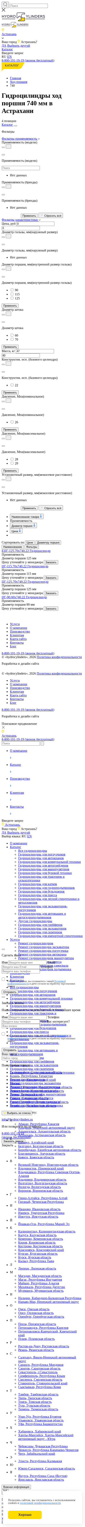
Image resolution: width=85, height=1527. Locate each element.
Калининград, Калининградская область (46, 1231)
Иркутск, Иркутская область (38, 1216)
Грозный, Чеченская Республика (41, 1201)
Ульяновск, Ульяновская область (41, 1420)
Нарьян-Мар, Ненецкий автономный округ (48, 1302)
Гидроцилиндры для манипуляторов (43, 869)
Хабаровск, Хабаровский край (39, 1431)
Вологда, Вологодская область (39, 1187)
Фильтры (31, 546)
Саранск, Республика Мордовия (40, 1364)
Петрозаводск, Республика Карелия (43, 1327)
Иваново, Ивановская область (39, 1209)
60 (16, 335)
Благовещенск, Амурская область (41, 1153)
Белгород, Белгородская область (40, 1146)
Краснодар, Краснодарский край (33, 1079)
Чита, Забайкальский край (36, 1453)
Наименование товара (26, 516)
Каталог (7, 49)
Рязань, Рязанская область (36, 1350)
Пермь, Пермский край (26, 1094)
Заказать (51, 562)
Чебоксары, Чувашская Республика (43, 1446)
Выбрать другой (18, 45)
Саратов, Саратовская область (39, 1368)
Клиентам (17, 635)
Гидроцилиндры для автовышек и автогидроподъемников (42, 915)
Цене (30, 542)
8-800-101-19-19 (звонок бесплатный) (28, 60)
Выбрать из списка (18, 1113)
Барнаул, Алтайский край (36, 1142)
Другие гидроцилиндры (35, 921)
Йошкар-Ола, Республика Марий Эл (44, 1224)
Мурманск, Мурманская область (41, 1290)
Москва (15, 1083)
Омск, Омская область (34, 1309)
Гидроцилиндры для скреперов (40, 932)
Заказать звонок (13, 1141)
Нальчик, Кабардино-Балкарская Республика (49, 1298)
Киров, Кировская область (36, 1242)
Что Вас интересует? (55, 1021)
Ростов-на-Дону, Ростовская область (43, 1346)
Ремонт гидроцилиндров (35, 943)
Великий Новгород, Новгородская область (48, 1164)
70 (16, 339)
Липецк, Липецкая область (37, 1268)
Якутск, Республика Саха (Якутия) (42, 1476)
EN (9, 56)
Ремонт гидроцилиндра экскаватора (43, 947)
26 (16, 422)
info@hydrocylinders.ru (17, 1119)
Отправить (10, 992)
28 (16, 459)
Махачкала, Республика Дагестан (41, 1287)
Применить (29, 215)
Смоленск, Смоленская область (40, 1379)
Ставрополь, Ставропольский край (42, 1383)
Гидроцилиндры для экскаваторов (42, 928)
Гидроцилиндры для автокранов (41, 858)
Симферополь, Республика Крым (41, 1376)
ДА (4, 45)
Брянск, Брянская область (36, 1157)
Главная (15, 78)
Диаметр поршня (22, 525)
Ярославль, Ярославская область (41, 1479)
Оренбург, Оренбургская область (41, 1316)
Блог (13, 646)
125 (17, 298)
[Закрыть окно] (3, 949)
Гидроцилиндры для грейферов (40, 924)
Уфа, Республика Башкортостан (40, 1424)
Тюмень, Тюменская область (38, 1409)
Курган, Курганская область (38, 1253)
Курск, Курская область (34, 1257)
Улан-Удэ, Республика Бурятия (39, 1416)
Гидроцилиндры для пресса (37, 895)
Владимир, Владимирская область (42, 1179)
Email (51, 962)
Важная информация (16, 1487)
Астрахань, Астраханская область (42, 1135)
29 (16, 463)
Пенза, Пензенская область (37, 1324)
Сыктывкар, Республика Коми (39, 1387)
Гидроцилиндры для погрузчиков (41, 854)
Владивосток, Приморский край (41, 1168)
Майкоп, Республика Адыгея (38, 1283)
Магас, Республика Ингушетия (40, 1279)
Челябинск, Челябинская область (33, 1105)
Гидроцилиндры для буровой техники (45, 873)
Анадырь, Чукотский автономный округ (46, 1127)
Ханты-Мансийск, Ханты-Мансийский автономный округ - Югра (45, 1437)
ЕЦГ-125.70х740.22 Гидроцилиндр (26, 551)
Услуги (15, 624)
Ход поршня (18, 82)
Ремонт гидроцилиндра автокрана (42, 954)
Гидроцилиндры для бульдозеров (41, 891)
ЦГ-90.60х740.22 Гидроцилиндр (24, 597)
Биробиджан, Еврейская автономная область (49, 1150)
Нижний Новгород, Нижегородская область (41, 1087)
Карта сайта (18, 639)
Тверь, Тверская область (35, 1398)
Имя (5, 962)
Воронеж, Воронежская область (40, 1190)
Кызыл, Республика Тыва (36, 1261)
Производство (20, 631)
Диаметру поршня (48, 542)
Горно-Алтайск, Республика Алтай (42, 1198)
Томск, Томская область (35, 1402)
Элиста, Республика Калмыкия (40, 1461)
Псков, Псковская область (36, 1339)
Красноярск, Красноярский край (41, 1250)
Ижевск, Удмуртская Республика (41, 1213)
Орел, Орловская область (36, 1313)
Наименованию (12, 546)
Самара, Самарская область (29, 1098)
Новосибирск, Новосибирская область (37, 1091)
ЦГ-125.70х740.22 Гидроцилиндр (25, 581)
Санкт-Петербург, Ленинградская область (39, 1102)
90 (16, 290)
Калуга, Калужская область (37, 1235)
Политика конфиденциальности (59, 657)
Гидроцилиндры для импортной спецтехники (50, 936)
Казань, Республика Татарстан (31, 1076)
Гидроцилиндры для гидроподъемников (46, 887)
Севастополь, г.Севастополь (38, 1372)
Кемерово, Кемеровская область (40, 1239)
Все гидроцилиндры (32, 850)
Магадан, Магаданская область (40, 1276)
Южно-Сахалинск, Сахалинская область (46, 1468)
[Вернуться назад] (3, 154)
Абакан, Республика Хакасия (38, 1124)
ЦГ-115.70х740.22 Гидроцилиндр (25, 566)
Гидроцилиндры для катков (37, 884)
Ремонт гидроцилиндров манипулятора (46, 958)
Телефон (47, 966)
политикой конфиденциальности (40, 1503)
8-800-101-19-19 (16, 1135)
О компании (18, 628)
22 (16, 385)
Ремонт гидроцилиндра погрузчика (43, 950)
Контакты (17, 642)
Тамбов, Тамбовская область (38, 1394)
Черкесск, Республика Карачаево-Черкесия (48, 1450)
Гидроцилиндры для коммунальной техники (49, 862)
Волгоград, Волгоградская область (42, 1183)
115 (17, 294)
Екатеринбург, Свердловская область (36, 1072)
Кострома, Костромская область (40, 1246)
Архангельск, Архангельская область (44, 1131)
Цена (15, 531)
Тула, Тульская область (34, 1405)
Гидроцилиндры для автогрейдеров (43, 865)
